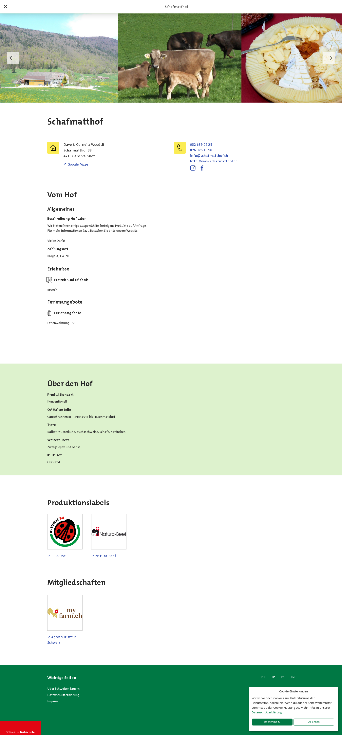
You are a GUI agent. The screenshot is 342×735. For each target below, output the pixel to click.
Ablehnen (314, 722)
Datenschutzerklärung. (267, 712)
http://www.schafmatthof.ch (214, 161)
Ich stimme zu (272, 722)
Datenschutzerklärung (63, 695)
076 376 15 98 (201, 150)
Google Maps (77, 164)
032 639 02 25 (201, 144)
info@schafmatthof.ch (209, 155)
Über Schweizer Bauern (63, 688)
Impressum (55, 701)
